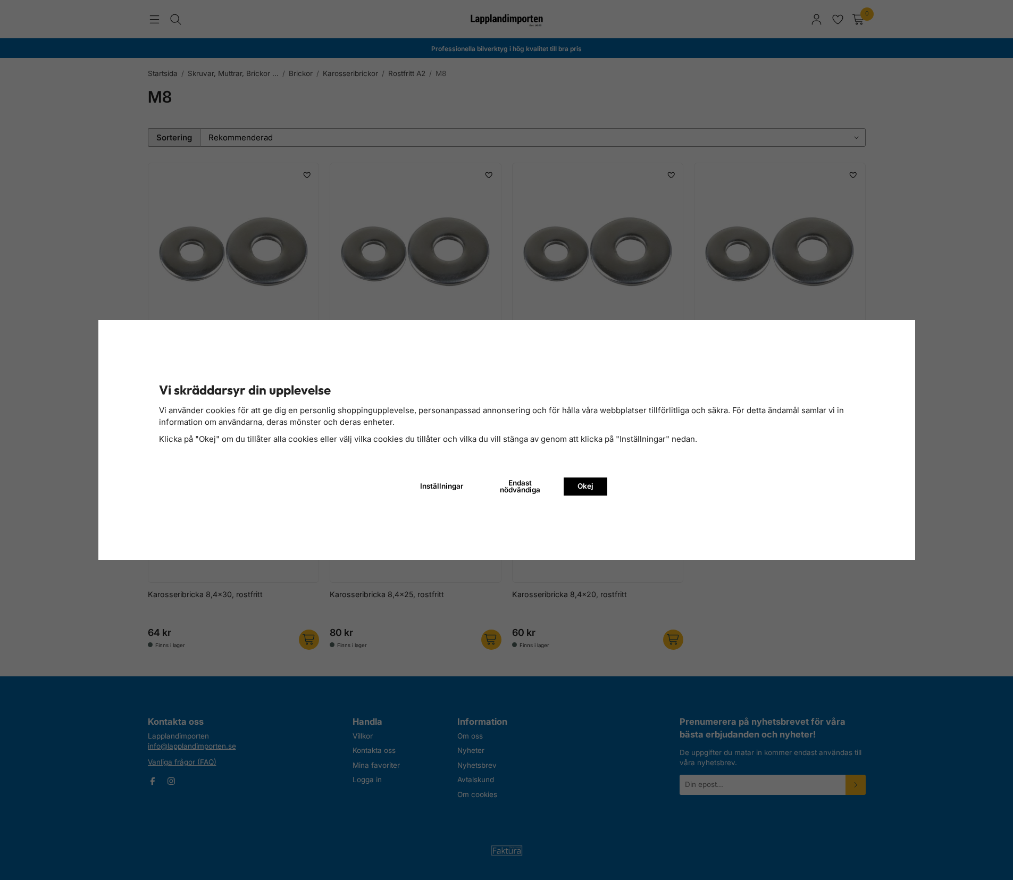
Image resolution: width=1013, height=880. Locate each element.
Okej (585, 486)
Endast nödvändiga (520, 487)
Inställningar (441, 486)
